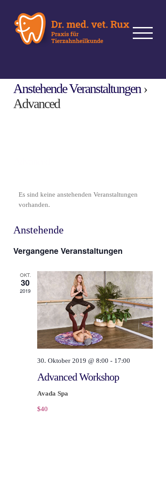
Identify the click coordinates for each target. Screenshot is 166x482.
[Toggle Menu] (143, 33)
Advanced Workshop (78, 377)
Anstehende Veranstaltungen (77, 88)
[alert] (83, 199)
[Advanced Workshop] (95, 309)
